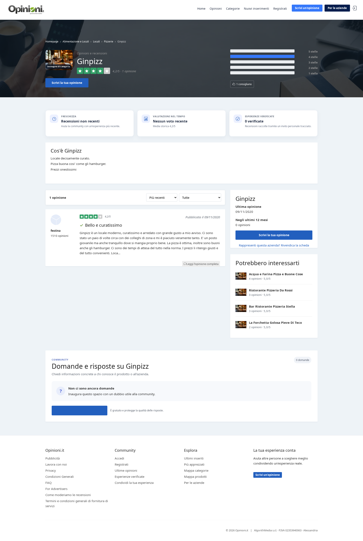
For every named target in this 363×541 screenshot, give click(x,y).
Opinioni (216, 9)
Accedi (354, 8)
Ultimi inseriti (194, 458)
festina (55, 231)
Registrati (280, 9)
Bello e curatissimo (103, 225)
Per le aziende (337, 8)
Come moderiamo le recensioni (68, 495)
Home (201, 9)
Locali (96, 41)
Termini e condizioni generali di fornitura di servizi (76, 503)
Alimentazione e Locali (76, 41)
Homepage (51, 41)
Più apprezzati (194, 464)
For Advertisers (56, 489)
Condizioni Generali (59, 476)
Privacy (50, 470)
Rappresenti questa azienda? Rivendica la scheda (274, 245)
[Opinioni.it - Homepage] (26, 9)
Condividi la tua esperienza (134, 482)
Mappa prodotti (195, 476)
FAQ (48, 482)
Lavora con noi (56, 464)
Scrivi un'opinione (307, 8)
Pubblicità (52, 458)
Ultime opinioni (126, 470)
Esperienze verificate (129, 476)
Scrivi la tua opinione (67, 83)
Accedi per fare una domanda (79, 410)
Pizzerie (108, 41)
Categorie (233, 9)
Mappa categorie (196, 470)
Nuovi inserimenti (256, 9)
